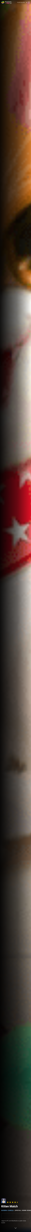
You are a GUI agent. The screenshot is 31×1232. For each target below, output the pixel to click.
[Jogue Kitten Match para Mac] (15, 1216)
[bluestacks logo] (5, 2)
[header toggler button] (29, 2)
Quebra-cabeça (7, 1210)
